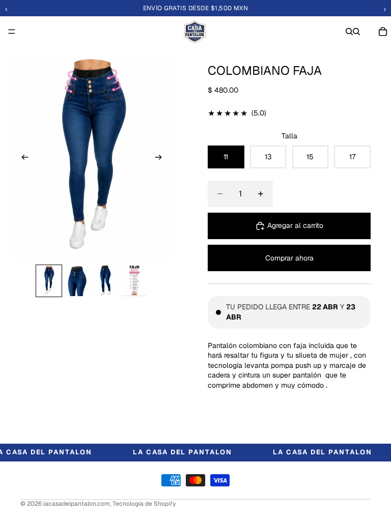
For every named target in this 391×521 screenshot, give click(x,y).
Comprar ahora (289, 258)
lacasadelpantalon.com (76, 504)
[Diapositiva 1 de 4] (49, 281)
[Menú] (11, 31)
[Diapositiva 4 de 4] (134, 281)
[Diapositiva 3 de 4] (106, 281)
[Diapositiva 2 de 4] (77, 281)
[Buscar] (349, 31)
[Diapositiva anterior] (22, 159)
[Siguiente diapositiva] (161, 159)
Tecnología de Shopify (144, 504)
